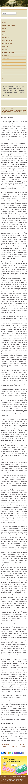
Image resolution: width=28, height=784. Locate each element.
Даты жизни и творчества (8, 25)
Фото (3, 34)
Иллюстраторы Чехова (8, 52)
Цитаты (4, 61)
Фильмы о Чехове (6, 67)
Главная (4, 22)
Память (4, 73)
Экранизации (5, 58)
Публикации (5, 49)
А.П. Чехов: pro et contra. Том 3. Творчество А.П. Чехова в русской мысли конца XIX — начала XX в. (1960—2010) (14, 111)
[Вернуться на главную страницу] (14, 3)
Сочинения (5, 46)
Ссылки (4, 76)
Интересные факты (7, 43)
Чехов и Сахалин (6, 64)
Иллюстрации (5, 55)
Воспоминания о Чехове (8, 70)
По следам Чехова (7, 40)
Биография (5, 28)
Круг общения (5, 37)
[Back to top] (24, 780)
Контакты (4, 79)
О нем (3, 31)
